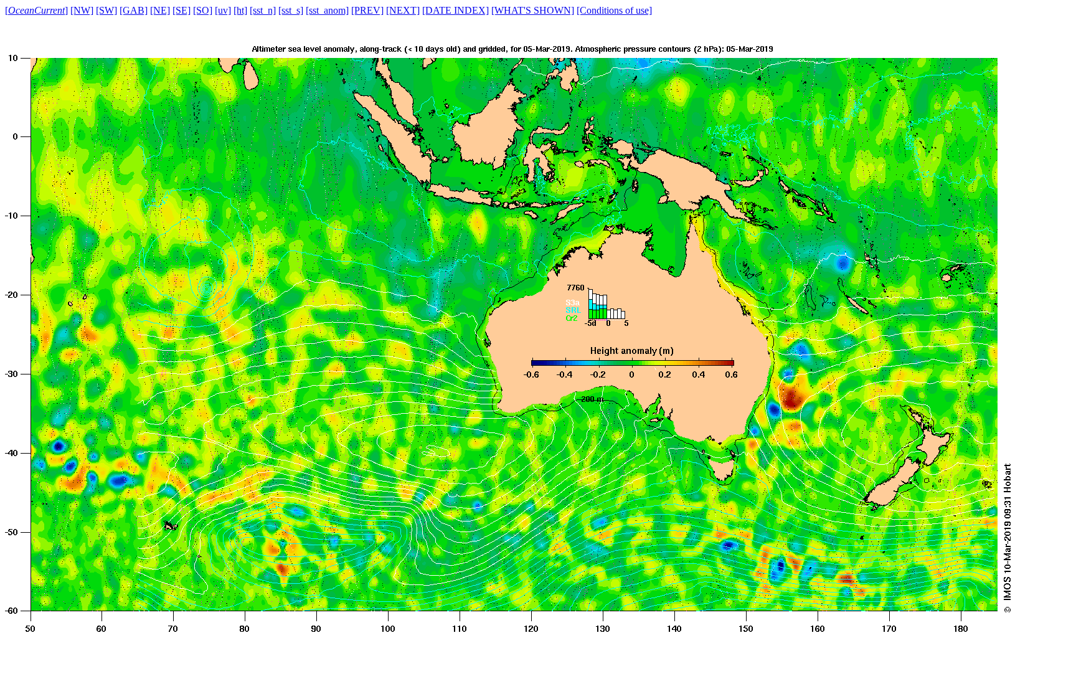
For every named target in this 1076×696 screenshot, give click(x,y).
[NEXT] (403, 10)
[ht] (240, 10)
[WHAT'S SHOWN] (532, 10)
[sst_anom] (327, 10)
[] (36, 10)
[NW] (81, 10)
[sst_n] (263, 10)
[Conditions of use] (614, 10)
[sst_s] (290, 10)
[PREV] (367, 10)
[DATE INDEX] (455, 10)
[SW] (106, 10)
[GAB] (134, 10)
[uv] (223, 10)
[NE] (160, 10)
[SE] (181, 10)
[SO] (202, 10)
